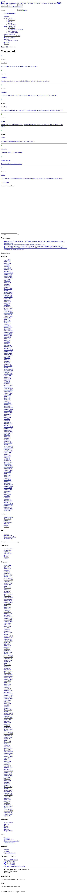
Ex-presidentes (12, 24)
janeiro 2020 (7, 387)
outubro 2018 (8, 411)
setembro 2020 (8, 374)
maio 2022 (7, 342)
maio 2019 (7, 399)
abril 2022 (7, 343)
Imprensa (6, 42)
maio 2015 (7, 476)
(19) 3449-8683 (10, 864)
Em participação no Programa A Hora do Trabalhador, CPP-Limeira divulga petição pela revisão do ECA (33, 246)
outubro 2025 (8, 276)
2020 (7, 47)
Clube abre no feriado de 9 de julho (14, 249)
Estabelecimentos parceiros (15, 29)
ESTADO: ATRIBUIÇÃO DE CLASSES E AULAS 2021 (17, 141)
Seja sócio (7, 838)
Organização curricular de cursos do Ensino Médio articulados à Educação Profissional (25, 81)
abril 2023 (7, 324)
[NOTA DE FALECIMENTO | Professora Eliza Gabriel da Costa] (1, 56)
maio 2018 (7, 419)
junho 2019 (7, 398)
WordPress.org (8, 538)
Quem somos (11, 20)
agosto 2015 (7, 472)
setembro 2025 (8, 277)
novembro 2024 (8, 293)
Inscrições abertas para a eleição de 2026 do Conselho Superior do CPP (24, 244)
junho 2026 (7, 263)
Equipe (10, 23)
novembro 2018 (8, 409)
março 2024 (7, 306)
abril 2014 (7, 497)
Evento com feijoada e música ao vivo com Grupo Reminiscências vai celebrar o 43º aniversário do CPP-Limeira (35, 248)
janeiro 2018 (7, 425)
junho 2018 (7, 417)
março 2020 (7, 383)
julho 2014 (7, 492)
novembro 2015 (8, 467)
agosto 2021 (7, 356)
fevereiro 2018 (8, 423)
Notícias (6, 16)
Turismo (6, 527)
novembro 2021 (8, 351)
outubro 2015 (8, 468)
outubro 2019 (8, 391)
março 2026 (7, 268)
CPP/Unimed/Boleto (17, 6)
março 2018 (7, 422)
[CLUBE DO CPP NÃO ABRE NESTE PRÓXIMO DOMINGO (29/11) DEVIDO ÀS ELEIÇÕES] (1, 85)
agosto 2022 (7, 337)
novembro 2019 (8, 390)
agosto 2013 (7, 510)
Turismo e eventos (9, 842)
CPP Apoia (7, 520)
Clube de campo (12, 31)
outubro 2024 (8, 295)
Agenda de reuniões (9, 853)
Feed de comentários (10, 537)
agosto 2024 (7, 298)
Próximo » (6, 182)
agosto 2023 (7, 318)
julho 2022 (7, 338)
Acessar (6, 534)
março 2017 (7, 441)
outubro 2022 (8, 334)
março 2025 (7, 287)
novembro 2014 (8, 486)
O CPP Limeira (8, 18)
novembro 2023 (8, 313)
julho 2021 (7, 358)
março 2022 (7, 345)
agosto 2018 (7, 414)
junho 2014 (7, 494)
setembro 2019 (8, 393)
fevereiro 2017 (8, 443)
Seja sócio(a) (11, 28)
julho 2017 (7, 435)
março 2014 (7, 499)
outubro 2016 (8, 449)
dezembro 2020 (8, 369)
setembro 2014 (8, 489)
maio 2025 (7, 284)
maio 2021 (7, 361)
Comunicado (4, 63)
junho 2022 (7, 340)
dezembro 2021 (8, 350)
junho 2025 (7, 282)
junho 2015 (7, 475)
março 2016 (7, 460)
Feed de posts (8, 535)
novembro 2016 (8, 448)
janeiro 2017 (7, 444)
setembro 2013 (8, 509)
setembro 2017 (8, 431)
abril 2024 (7, 305)
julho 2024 (7, 300)
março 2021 (7, 364)
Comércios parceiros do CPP (12, 36)
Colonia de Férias (9, 839)
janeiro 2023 (7, 329)
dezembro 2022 (8, 330)
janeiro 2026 (7, 271)
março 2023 (7, 326)
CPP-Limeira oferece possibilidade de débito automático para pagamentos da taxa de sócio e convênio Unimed (31, 178)
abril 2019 (7, 401)
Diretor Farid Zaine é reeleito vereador (11, 164)
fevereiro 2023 (8, 327)
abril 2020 (7, 382)
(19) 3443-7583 (10, 861)
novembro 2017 (8, 428)
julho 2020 (7, 377)
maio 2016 (7, 457)
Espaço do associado (10, 26)
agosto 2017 (7, 433)
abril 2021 (7, 362)
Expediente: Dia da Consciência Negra (11, 152)
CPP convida (8, 522)
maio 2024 (7, 303)
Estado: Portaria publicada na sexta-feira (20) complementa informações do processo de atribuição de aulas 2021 (32, 110)
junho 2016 (7, 456)
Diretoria (6, 829)
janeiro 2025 (7, 290)
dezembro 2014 (8, 484)
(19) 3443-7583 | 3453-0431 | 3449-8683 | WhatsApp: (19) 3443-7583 (29, 3)
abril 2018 (7, 420)
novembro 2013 (8, 505)
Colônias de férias (13, 32)
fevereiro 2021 (8, 366)
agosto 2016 (7, 452)
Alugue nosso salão (9, 34)
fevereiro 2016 (8, 462)
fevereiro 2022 (8, 346)
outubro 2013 (8, 507)
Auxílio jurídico (8, 517)
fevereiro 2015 (8, 481)
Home (2, 47)
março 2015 (7, 480)
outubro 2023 (8, 314)
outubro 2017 (8, 430)
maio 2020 (7, 380)
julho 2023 (7, 319)
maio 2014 (7, 496)
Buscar (20, 5)
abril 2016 (7, 459)
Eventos (6, 39)
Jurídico (6, 851)
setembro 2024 (8, 297)
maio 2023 (7, 322)
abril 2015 (7, 478)
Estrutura (6, 824)
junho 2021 (7, 359)
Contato (6, 44)
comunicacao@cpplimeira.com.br (15, 866)
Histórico (10, 21)
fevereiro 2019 (8, 404)
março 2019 (7, 403)
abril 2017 (7, 439)
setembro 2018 (8, 412)
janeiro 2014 (7, 502)
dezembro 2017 (8, 427)
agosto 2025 (7, 279)
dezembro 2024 (8, 292)
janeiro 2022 (7, 348)
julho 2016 (7, 454)
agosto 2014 (7, 491)
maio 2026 (7, 265)
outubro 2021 (8, 353)
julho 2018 (7, 415)
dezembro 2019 (8, 388)
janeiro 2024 (7, 309)
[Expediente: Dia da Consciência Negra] (1, 145)
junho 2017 (7, 436)
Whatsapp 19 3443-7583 (11, 860)
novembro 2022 (8, 332)
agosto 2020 (7, 375)
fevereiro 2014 (8, 500)
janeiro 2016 (7, 464)
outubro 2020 (8, 372)
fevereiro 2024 (8, 308)
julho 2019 (7, 396)
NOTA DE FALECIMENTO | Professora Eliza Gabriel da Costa (19, 66)
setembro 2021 (8, 354)
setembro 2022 (8, 335)
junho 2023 (7, 321)
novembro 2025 (8, 274)
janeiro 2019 (7, 406)
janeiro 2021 (7, 367)
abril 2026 (7, 266)
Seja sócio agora (5, 6)
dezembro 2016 (8, 446)
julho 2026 (7, 261)
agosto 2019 (7, 395)
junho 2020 (7, 378)
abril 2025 (7, 285)
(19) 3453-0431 (10, 863)
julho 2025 (7, 281)
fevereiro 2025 (8, 289)
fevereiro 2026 (8, 269)
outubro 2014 (8, 488)
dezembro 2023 (8, 311)
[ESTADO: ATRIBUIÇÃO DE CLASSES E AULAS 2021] (1, 130)
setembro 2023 (8, 316)
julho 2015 (7, 473)
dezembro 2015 (8, 465)
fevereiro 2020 (8, 385)
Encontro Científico (9, 37)
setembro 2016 (8, 451)
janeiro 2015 (7, 483)
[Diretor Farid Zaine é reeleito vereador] (1, 156)
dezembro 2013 (8, 504)
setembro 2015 (8, 470)
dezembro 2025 (8, 273)
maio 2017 (7, 438)
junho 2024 (7, 301)
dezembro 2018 (8, 407)
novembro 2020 (8, 370)
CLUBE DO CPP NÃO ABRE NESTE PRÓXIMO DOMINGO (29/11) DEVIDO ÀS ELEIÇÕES (29, 95)
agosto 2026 (7, 260)
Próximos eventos (13, 40)
